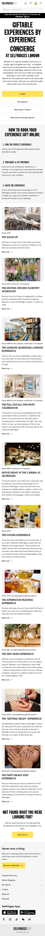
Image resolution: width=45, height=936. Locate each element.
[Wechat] (23, 920)
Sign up (26, 17)
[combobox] (24, 9)
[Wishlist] (30, 3)
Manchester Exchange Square (22, 117)
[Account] (25, 3)
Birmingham (22, 102)
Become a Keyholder (11, 865)
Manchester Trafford (22, 110)
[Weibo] (29, 920)
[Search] (4, 9)
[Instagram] (10, 920)
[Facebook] (4, 920)
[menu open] (41, 3)
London (23, 94)
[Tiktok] (16, 920)
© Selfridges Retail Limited (22, 932)
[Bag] (35, 3)
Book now (6, 252)
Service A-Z (22, 835)
